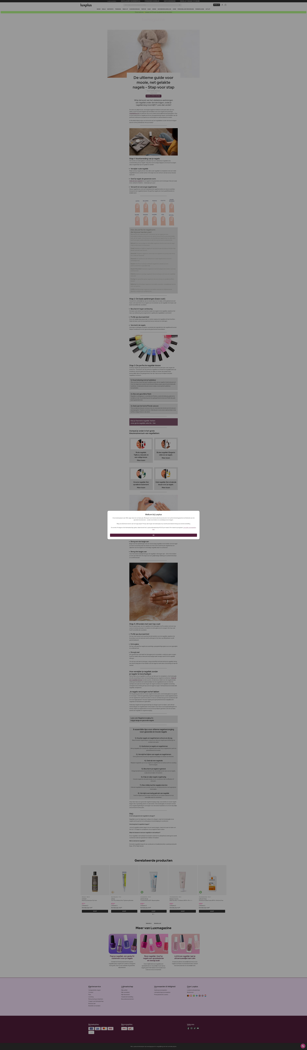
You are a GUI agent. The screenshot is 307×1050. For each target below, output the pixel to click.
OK (153, 535)
